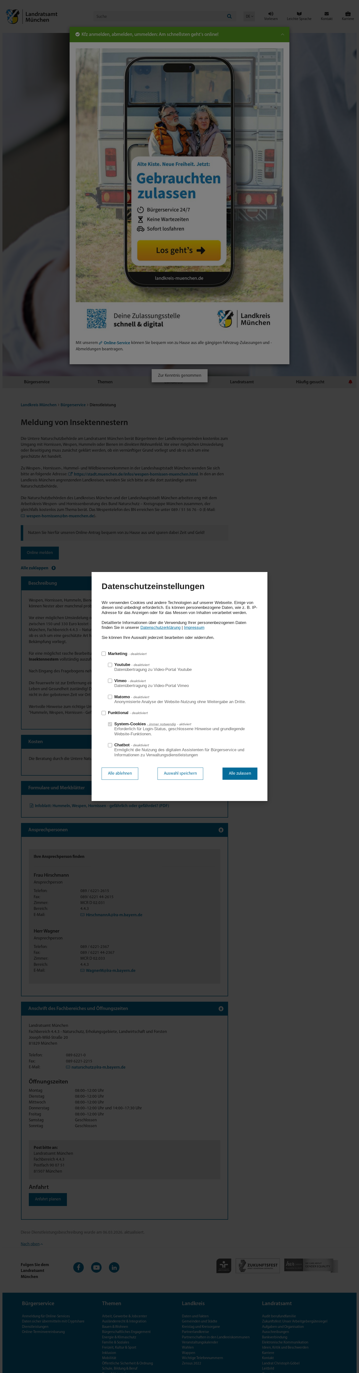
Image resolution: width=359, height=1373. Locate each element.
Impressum (194, 627)
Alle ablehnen (120, 773)
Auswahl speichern (180, 773)
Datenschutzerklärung (160, 627)
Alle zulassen (240, 773)
